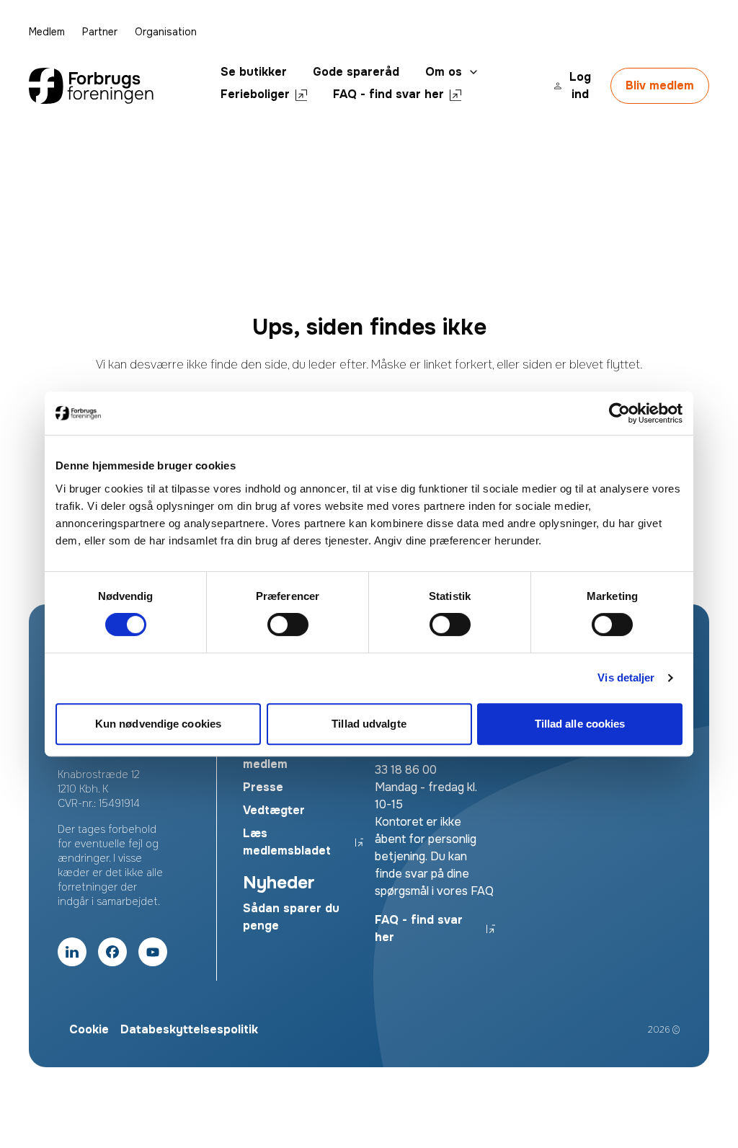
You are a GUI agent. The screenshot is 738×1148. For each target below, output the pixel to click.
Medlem (47, 31)
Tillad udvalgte (369, 724)
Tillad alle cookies (580, 724)
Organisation (166, 31)
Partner (99, 31)
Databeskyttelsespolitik (189, 1029)
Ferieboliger (255, 94)
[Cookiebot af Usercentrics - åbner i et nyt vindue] (619, 413)
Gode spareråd (356, 71)
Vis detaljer (625, 677)
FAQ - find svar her (388, 94)
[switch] (287, 624)
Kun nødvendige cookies (158, 724)
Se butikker (254, 71)
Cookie (89, 1029)
